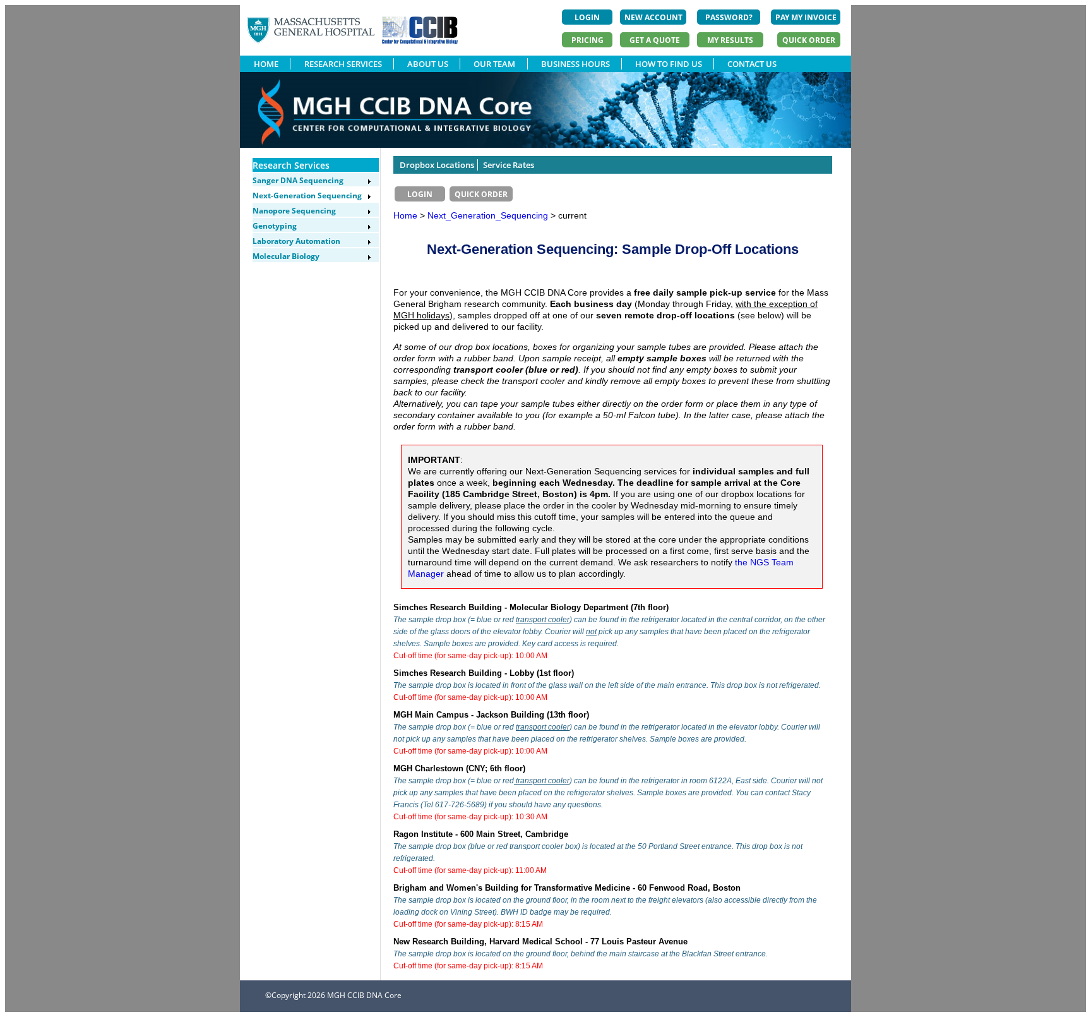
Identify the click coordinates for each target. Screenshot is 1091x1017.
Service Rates (508, 165)
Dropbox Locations (437, 165)
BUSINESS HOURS (575, 63)
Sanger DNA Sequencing (298, 180)
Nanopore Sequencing (294, 210)
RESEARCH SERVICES (343, 63)
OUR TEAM (494, 63)
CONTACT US (752, 63)
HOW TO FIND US (668, 63)
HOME (266, 63)
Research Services (291, 165)
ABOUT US (427, 63)
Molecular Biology (286, 256)
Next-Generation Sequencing (307, 195)
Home (405, 215)
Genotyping (275, 225)
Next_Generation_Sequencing (489, 215)
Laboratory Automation (296, 241)
